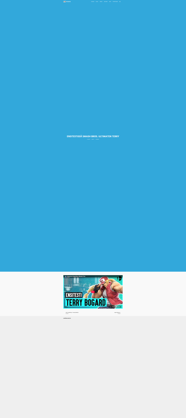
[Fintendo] (67, 1)
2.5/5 (67, 393)
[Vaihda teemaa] (120, 1)
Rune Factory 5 (66, 354)
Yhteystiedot (115, 1)
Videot (101, 1)
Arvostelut (69, 393)
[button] (122, 1)
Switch (73, 393)
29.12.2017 (64, 393)
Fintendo (97, 139)
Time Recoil (65, 392)
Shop (110, 1)
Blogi (97, 1)
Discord (106, 1)
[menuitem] (93, 1)
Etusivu (92, 1)
